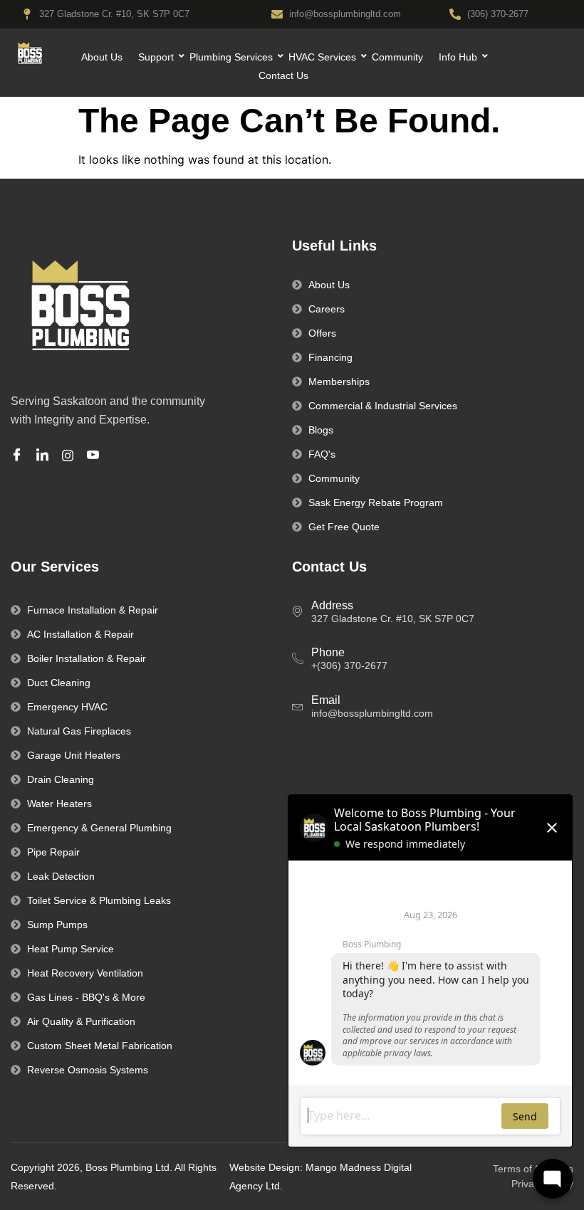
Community (397, 57)
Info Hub (458, 57)
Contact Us (283, 75)
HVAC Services (322, 57)
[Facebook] (19, 455)
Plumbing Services (231, 57)
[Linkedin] (44, 455)
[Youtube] (95, 455)
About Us (101, 57)
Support (156, 57)
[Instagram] (70, 454)
